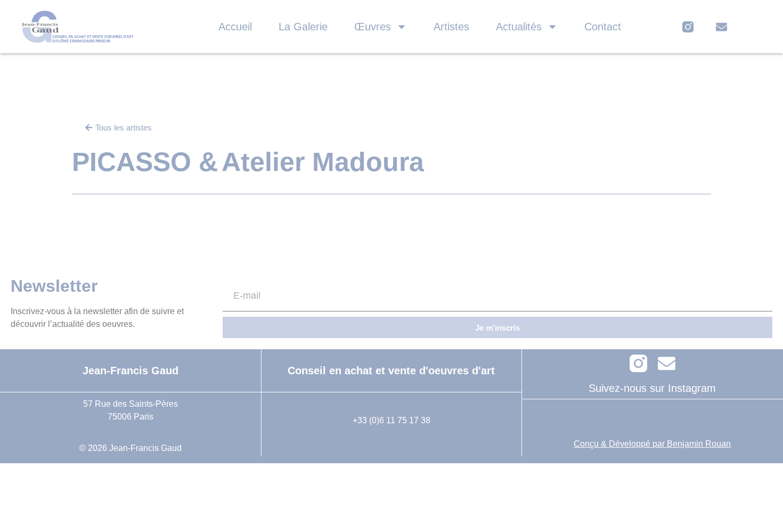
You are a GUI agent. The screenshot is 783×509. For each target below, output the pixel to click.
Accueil (235, 26)
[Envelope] (721, 27)
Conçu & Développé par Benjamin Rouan (652, 443)
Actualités (519, 26)
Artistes (451, 26)
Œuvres (372, 26)
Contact (602, 26)
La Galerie (303, 26)
